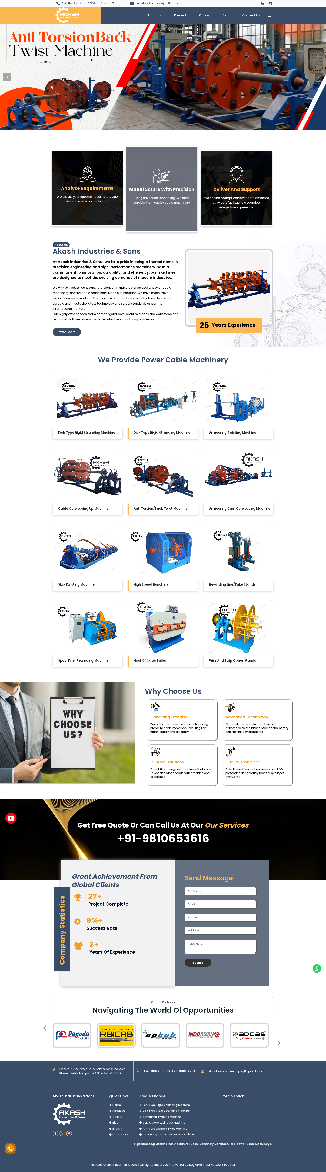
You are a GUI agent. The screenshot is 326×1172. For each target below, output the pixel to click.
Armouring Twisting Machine (162, 1117)
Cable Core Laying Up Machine (163, 1122)
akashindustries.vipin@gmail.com (161, 3)
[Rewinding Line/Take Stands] (238, 552)
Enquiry (117, 1129)
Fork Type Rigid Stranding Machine (166, 1105)
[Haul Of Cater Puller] (163, 628)
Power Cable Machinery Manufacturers (185, 1144)
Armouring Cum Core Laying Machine (168, 1134)
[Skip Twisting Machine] (87, 552)
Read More (67, 332)
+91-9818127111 (108, 3)
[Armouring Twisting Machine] (238, 400)
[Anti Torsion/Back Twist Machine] (163, 476)
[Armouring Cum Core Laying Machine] (238, 476)
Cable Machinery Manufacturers (134, 1144)
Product (180, 15)
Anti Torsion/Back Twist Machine (165, 1129)
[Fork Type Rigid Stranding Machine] (87, 400)
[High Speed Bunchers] (163, 552)
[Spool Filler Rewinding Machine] (87, 628)
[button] (7, 77)
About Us (154, 15)
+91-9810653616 (85, 3)
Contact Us (251, 15)
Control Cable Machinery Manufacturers (242, 1144)
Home (130, 15)
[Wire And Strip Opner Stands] (238, 628)
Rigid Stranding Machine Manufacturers (82, 1144)
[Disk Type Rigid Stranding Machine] (163, 400)
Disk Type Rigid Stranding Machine (166, 1111)
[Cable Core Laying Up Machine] (87, 476)
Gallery (204, 15)
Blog (226, 15)
